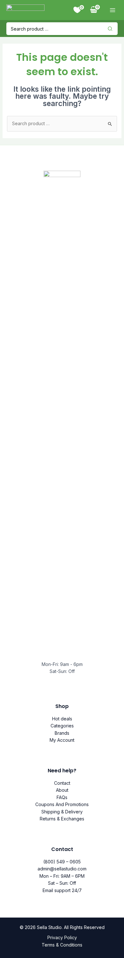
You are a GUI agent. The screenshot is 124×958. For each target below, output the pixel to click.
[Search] (112, 28)
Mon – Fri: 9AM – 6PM (62, 876)
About (62, 790)
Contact (62, 783)
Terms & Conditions (62, 944)
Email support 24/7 (62, 890)
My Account (62, 740)
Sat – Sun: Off (62, 883)
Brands (62, 733)
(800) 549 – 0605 (62, 861)
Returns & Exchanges (62, 818)
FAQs (62, 797)
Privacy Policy (62, 937)
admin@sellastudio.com (62, 868)
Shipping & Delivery (62, 811)
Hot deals (62, 718)
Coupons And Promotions (62, 804)
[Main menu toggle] (112, 10)
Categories (62, 725)
